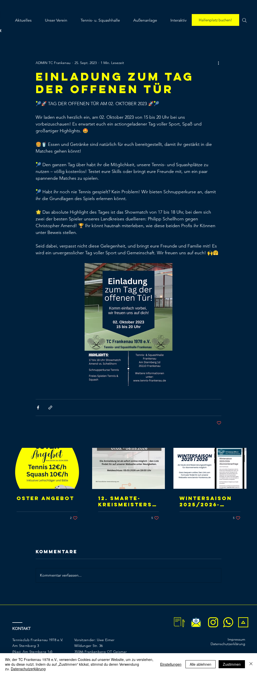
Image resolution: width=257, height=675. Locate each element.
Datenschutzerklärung (28, 668)
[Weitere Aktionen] (218, 63)
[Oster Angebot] (47, 468)
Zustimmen (232, 664)
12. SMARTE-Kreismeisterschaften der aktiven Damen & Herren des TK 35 (127, 501)
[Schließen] (251, 664)
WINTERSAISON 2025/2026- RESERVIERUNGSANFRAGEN (207, 501)
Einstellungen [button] (170, 664)
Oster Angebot (45, 498)
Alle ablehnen (200, 664)
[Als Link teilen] (50, 407)
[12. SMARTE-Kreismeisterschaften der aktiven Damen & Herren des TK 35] (128, 468)
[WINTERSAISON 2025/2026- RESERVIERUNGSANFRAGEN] (209, 468)
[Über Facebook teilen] (38, 407)
